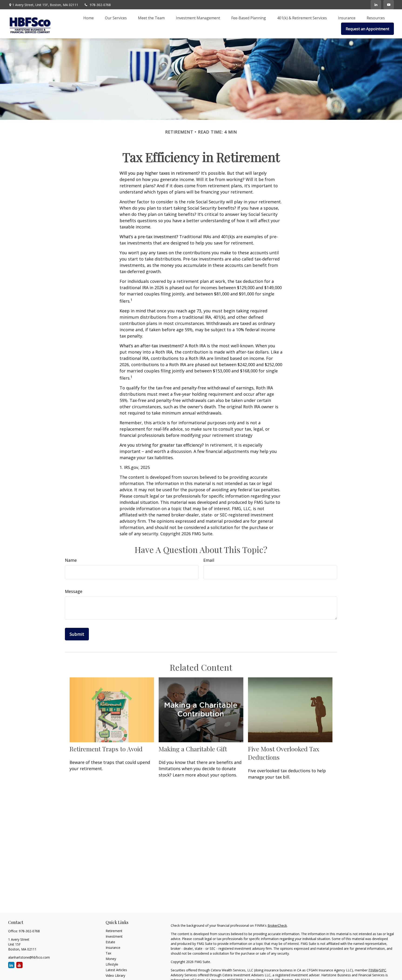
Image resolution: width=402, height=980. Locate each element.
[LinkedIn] (376, 4)
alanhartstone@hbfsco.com (29, 957)
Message (73, 591)
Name (71, 560)
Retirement (114, 931)
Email (208, 560)
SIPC (382, 970)
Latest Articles (116, 970)
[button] (88, 18)
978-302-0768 (100, 5)
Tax (108, 953)
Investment (114, 936)
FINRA (373, 970)
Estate (110, 942)
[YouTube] (388, 4)
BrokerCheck (277, 925)
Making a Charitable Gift (193, 749)
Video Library (115, 975)
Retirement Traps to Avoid (106, 749)
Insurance (113, 947)
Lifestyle (112, 964)
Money (111, 959)
